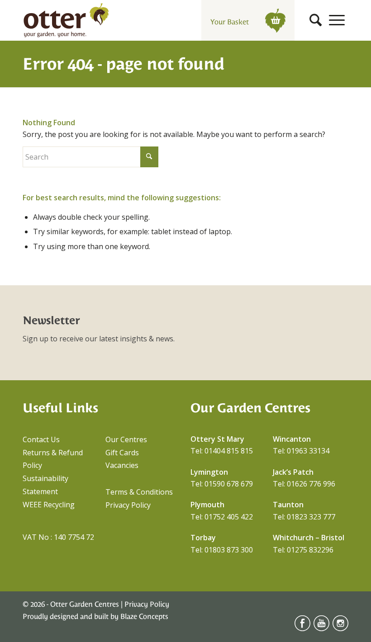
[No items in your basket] (275, 20)
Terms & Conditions (139, 492)
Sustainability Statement (45, 484)
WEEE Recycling (49, 505)
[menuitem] (315, 20)
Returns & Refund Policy (53, 459)
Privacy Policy (128, 505)
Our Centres (126, 439)
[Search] (315, 20)
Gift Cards (122, 453)
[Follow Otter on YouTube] (321, 628)
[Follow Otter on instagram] (340, 628)
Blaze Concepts (144, 616)
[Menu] (336, 20)
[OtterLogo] (66, 20)
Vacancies (121, 465)
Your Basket (230, 22)
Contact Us (41, 439)
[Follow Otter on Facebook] (302, 628)
